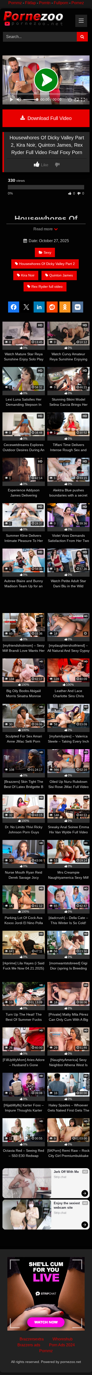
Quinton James (61, 275)
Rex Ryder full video (47, 286)
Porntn (45, 3)
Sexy (47, 252)
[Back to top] (76, 1360)
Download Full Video (49, 118)
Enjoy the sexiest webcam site (67, 1205)
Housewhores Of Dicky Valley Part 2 (47, 264)
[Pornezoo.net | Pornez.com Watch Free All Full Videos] (37, 19)
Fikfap (30, 3)
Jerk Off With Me (66, 1172)
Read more (43, 229)
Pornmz (15, 3)
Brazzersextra (32, 1339)
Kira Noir (28, 275)
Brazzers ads (28, 1345)
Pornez (77, 3)
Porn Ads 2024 (62, 1345)
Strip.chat (60, 1177)
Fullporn (61, 3)
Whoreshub (63, 1339)
